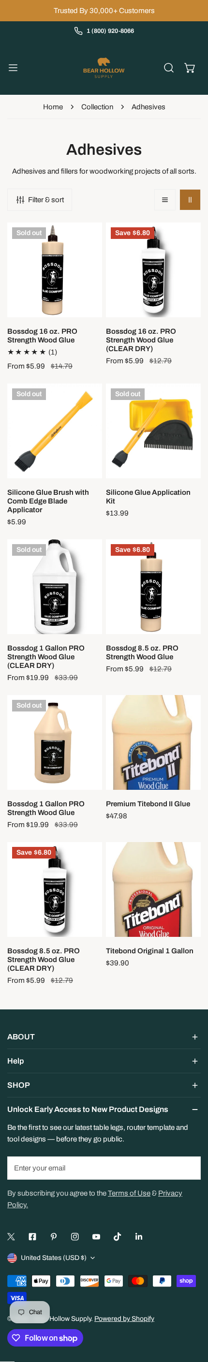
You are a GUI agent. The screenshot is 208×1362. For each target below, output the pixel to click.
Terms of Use (129, 1193)
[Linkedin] (138, 1236)
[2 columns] (190, 199)
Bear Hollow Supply (62, 1318)
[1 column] (165, 199)
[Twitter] (11, 1236)
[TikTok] (117, 1236)
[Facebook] (32, 1236)
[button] (190, 67)
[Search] (168, 67)
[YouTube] (96, 1236)
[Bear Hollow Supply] (104, 67)
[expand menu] (13, 68)
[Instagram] (75, 1236)
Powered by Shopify (124, 1318)
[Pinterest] (53, 1236)
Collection (97, 107)
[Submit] (188, 1167)
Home (53, 107)
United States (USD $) (54, 1257)
